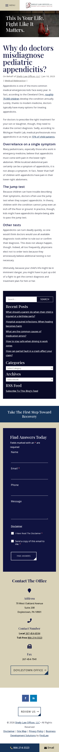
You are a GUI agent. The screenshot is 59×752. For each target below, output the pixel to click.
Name (14, 452)
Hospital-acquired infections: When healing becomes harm (29, 323)
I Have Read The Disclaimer (29, 533)
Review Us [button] (28, 711)
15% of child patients (43, 136)
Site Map (21, 731)
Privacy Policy (36, 731)
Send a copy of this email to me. (30, 542)
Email (15, 468)
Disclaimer (16, 526)
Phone (15, 485)
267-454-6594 (32, 633)
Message (16, 501)
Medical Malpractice (15, 80)
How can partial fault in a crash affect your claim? (29, 353)
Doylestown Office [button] (28, 670)
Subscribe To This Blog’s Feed (22, 391)
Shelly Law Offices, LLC (28, 76)
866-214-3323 (35, 637)
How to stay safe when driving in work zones (27, 343)
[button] (10, 5)
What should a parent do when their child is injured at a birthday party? (29, 314)
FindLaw (44, 735)
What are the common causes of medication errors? (23, 333)
